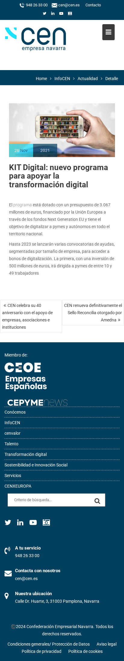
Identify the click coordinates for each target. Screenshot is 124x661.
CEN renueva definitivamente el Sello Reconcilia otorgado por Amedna (93, 312)
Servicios (13, 475)
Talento (11, 443)
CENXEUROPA (18, 486)
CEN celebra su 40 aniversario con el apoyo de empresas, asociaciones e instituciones (27, 316)
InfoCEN (12, 422)
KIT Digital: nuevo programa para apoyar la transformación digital (58, 176)
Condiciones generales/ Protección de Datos (49, 644)
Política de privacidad (41, 651)
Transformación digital (26, 454)
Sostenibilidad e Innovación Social (36, 465)
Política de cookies (85, 651)
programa (22, 204)
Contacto (93, 5)
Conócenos (15, 412)
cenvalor (12, 433)
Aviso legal (106, 644)
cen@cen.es (68, 5)
